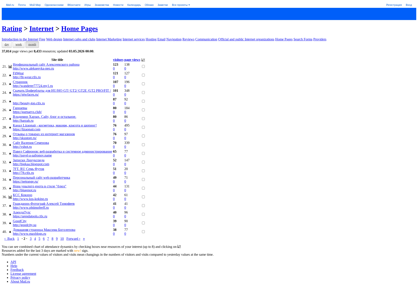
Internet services (134, 39)
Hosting (151, 39)
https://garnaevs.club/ (27, 112)
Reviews (188, 39)
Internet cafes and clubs (79, 39)
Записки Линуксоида (28, 160)
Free (42, 39)
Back (9, 238)
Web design (54, 39)
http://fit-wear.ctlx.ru (27, 77)
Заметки (163, 5)
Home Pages (79, 28)
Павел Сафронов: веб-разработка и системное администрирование (62, 151)
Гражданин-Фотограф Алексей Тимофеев (44, 203)
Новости (118, 5)
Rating (12, 28)
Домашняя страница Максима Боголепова (44, 230)
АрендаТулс (22, 212)
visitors (118, 60)
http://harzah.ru (23, 120)
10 (62, 238)
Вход (409, 5)
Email (161, 39)
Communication (206, 39)
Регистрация (394, 5)
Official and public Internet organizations (246, 39)
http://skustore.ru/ (25, 138)
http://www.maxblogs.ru (29, 233)
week (18, 44)
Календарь (134, 5)
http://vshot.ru (22, 147)
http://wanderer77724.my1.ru (33, 86)
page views (132, 60)
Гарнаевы (20, 108)
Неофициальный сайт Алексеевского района (46, 64)
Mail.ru (10, 5)
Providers (319, 39)
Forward (73, 238)
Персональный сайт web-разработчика (41, 177)
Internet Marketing (109, 39)
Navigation (174, 39)
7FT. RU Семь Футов (28, 169)
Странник (20, 82)
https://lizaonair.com (26, 129)
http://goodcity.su (24, 225)
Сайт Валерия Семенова (31, 143)
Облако (149, 5)
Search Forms (302, 39)
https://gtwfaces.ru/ (26, 94)
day (7, 44)
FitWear (18, 73)
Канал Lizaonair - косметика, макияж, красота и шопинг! (55, 125)
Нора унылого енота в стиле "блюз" (39, 186)
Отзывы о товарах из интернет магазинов (44, 134)
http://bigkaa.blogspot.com (31, 164)
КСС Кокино (22, 195)
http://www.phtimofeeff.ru (31, 207)
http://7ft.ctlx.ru (23, 173)
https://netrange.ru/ (25, 181)
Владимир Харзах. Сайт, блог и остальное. (44, 116)
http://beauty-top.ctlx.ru (29, 103)
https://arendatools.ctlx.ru (30, 216)
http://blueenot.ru (24, 190)
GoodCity (20, 221)
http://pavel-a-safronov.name (32, 155)
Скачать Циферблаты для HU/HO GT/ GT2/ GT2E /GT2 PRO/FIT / (62, 90)
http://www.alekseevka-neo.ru (33, 68)
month (32, 44)
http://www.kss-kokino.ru (30, 199)
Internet (41, 28)
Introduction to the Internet (20, 39)
